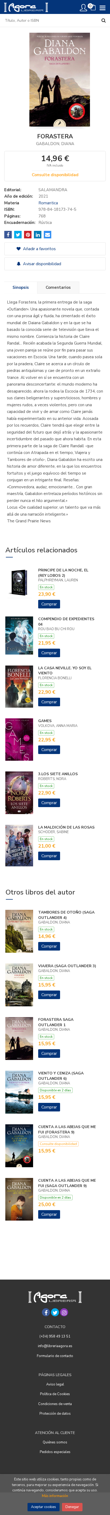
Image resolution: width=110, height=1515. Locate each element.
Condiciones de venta (55, 1404)
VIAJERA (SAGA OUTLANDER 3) (67, 966)
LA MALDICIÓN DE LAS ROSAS (66, 827)
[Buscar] (103, 20)
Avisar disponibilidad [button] (41, 264)
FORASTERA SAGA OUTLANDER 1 (55, 1022)
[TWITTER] (55, 1312)
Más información (55, 1496)
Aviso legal (55, 1384)
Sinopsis (21, 287)
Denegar (72, 1507)
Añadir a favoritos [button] (39, 249)
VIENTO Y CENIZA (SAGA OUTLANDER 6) (61, 1076)
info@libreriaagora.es (55, 1346)
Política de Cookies (55, 1394)
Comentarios (58, 287)
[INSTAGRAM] (64, 1312)
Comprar (49, 604)
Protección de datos (55, 1413)
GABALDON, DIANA (55, 143)
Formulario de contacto (55, 1356)
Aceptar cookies (43, 1507)
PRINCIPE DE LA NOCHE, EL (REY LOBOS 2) (63, 573)
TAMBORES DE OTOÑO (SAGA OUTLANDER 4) (66, 915)
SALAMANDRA (52, 190)
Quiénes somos (55, 1442)
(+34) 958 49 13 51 (55, 1336)
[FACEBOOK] (46, 1312)
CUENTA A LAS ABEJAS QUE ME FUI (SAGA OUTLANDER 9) (67, 1183)
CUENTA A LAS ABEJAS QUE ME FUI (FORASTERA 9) (67, 1129)
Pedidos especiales (55, 1452)
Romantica (48, 203)
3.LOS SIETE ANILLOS (58, 774)
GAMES (45, 720)
